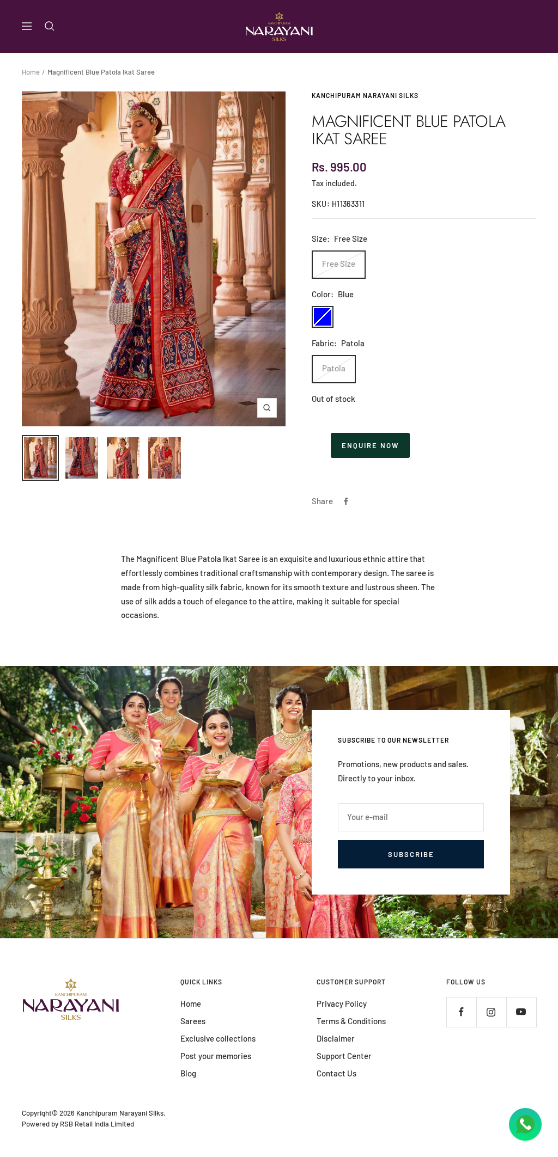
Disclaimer (336, 1038)
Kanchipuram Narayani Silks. (120, 1113)
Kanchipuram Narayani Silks (365, 95)
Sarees (192, 1021)
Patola (333, 368)
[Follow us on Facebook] (461, 1012)
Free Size (338, 263)
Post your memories (215, 1056)
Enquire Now (370, 445)
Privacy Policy (342, 1003)
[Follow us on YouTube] (521, 1012)
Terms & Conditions (351, 1021)
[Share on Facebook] (346, 501)
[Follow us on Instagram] (491, 1012)
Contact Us (336, 1073)
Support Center (344, 1056)
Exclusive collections (218, 1038)
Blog (188, 1073)
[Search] (49, 26)
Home (31, 72)
